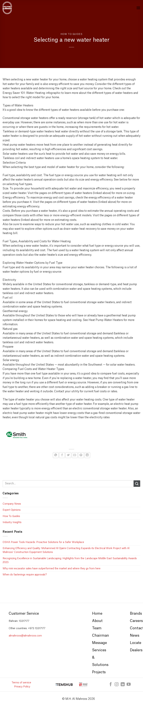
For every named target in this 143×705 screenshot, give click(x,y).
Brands (136, 613)
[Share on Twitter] (68, 455)
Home (97, 613)
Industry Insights (12, 522)
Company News (12, 504)
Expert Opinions (12, 510)
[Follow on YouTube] (129, 684)
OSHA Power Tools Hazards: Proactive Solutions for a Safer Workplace (43, 542)
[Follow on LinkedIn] (123, 684)
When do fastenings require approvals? (25, 574)
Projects (99, 672)
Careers (136, 621)
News (134, 635)
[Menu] (138, 7)
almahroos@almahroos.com (25, 635)
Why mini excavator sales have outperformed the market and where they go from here (51, 568)
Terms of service (21, 682)
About (97, 621)
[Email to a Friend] (75, 455)
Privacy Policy (22, 686)
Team (96, 628)
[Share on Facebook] (62, 455)
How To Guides (71, 34)
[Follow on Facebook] (111, 684)
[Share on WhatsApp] (56, 455)
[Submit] (136, 483)
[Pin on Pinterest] (81, 455)
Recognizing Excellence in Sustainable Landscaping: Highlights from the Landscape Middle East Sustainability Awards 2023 (70, 560)
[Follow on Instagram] (117, 684)
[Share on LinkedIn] (87, 455)
